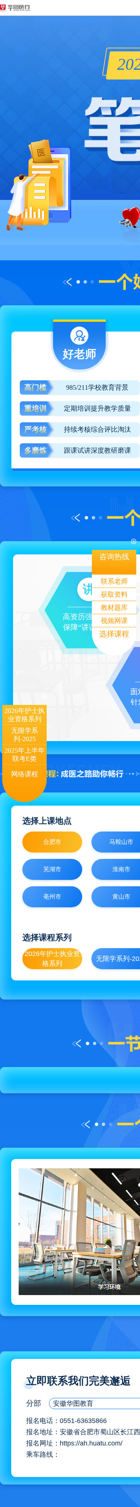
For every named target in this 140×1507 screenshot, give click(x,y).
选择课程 (114, 634)
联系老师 (114, 581)
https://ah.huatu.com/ (91, 1443)
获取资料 (114, 594)
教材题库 (114, 607)
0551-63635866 (83, 1420)
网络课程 (24, 774)
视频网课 (114, 620)
